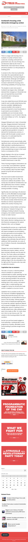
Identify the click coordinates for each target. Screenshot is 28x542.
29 (3, 487)
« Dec (12, 489)
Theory (7, 7)
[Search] (25, 470)
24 (10, 485)
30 (6, 487)
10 (10, 480)
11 (14, 480)
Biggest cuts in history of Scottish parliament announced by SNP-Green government (15, 511)
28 (24, 485)
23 (6, 485)
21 (24, 482)
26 (17, 485)
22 (3, 485)
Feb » (15, 489)
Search (2, 468)
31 (10, 487)
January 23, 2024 (5, 26)
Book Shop (14, 7)
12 (17, 480)
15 (3, 482)
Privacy (14, 9)
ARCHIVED (5, 535)
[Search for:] (14, 16)
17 (10, 482)
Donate (20, 7)
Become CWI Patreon (12, 370)
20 (21, 482)
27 (21, 485)
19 (17, 482)
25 (14, 485)
